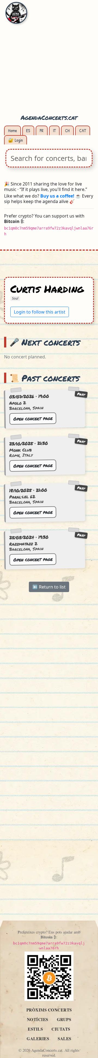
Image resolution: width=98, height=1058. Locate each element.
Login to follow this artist (39, 312)
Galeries (38, 1039)
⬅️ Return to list (49, 587)
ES (28, 130)
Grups (64, 1019)
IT (54, 130)
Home (12, 130)
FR (42, 130)
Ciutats (60, 1029)
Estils (35, 1029)
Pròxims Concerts (49, 1010)
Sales (64, 1039)
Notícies (37, 1019)
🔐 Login (15, 140)
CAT (82, 130)
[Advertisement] (49, 60)
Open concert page (33, 418)
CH (67, 130)
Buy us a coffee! (57, 196)
